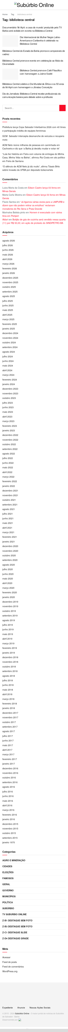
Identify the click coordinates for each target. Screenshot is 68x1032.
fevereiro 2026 (9, 268)
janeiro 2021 (8, 541)
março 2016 (8, 809)
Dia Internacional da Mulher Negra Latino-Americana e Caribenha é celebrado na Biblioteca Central (40, 40)
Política (7, 902)
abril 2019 (7, 638)
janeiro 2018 (8, 708)
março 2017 (8, 754)
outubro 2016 (9, 777)
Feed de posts (9, 962)
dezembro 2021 (10, 490)
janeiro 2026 (8, 273)
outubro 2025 (9, 286)
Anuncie (21, 1007)
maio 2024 (7, 365)
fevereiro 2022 (9, 481)
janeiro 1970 (8, 842)
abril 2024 (7, 370)
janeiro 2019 (8, 652)
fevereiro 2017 (9, 759)
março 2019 (8, 643)
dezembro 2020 (10, 546)
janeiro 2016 (8, 819)
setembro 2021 (10, 504)
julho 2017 (7, 735)
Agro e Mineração (13, 860)
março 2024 (8, 374)
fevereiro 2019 (9, 647)
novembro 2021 (10, 495)
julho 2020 (7, 569)
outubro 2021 (9, 499)
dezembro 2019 (10, 601)
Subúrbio (8, 908)
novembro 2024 (10, 337)
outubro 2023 (9, 398)
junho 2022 (8, 462)
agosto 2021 (8, 509)
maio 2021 (7, 523)
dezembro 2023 (10, 388)
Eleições (7, 872)
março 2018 (8, 698)
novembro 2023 (10, 393)
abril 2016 (7, 805)
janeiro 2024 (8, 384)
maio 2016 (7, 800)
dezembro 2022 (10, 435)
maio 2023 (7, 411)
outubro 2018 (9, 666)
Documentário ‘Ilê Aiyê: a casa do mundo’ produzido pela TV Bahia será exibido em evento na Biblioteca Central (32, 29)
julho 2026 (7, 245)
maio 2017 (7, 745)
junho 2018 (8, 684)
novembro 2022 (10, 439)
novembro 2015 (10, 828)
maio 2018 (7, 689)
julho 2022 (7, 458)
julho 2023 (7, 402)
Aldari (5, 219)
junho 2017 (8, 740)
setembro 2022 (10, 449)
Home (5, 14)
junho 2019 (8, 629)
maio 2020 (7, 578)
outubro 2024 (9, 342)
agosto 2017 (8, 731)
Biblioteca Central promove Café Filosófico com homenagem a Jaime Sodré (41, 72)
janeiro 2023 (8, 430)
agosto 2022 (8, 453)
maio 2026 (7, 254)
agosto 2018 (8, 675)
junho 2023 (8, 407)
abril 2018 (7, 694)
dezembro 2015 (10, 823)
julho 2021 (7, 513)
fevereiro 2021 (9, 536)
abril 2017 (7, 749)
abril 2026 (7, 259)
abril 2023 (7, 416)
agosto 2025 (8, 296)
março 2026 (8, 263)
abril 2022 (7, 472)
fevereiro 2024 (9, 379)
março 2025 (8, 319)
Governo (8, 890)
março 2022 (8, 476)
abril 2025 (7, 314)
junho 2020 (8, 574)
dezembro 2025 (10, 277)
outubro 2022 (9, 444)
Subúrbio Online (22, 1013)
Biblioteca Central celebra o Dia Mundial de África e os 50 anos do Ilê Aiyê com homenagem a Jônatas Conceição (33, 85)
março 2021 (8, 532)
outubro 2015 (9, 833)
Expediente (7, 1007)
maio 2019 (7, 634)
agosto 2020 (8, 564)
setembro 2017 (10, 726)
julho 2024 (7, 356)
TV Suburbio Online (14, 914)
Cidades (7, 866)
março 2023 (8, 421)
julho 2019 (7, 624)
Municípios (8, 896)
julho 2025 (7, 300)
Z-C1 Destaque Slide (14, 932)
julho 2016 (7, 791)
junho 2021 (8, 518)
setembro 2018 (10, 671)
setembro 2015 (10, 837)
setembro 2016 (10, 782)
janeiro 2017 (8, 763)
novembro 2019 (10, 606)
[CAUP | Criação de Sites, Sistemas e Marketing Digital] (20, 1019)
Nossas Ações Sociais (40, 1007)
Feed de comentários (13, 966)
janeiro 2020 (8, 597)
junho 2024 (8, 361)
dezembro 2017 (10, 712)
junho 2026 (8, 249)
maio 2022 (7, 467)
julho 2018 (7, 680)
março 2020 (8, 587)
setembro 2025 (10, 291)
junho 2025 (8, 305)
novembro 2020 (10, 550)
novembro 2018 (10, 661)
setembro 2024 (10, 347)
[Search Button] (62, 108)
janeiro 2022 (8, 486)
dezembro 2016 (10, 768)
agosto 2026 (8, 240)
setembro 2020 (10, 559)
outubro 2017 (9, 722)
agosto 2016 (8, 786)
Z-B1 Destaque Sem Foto (17, 920)
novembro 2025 (10, 282)
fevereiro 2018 (9, 703)
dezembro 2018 (10, 657)
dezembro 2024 (10, 333)
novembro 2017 (10, 717)
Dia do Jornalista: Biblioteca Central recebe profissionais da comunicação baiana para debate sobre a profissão (31, 95)
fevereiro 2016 (9, 814)
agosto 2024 (8, 351)
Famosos (7, 878)
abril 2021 (7, 527)
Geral (6, 884)
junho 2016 (8, 796)
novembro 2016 (10, 772)
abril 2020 (7, 583)
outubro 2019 (9, 610)
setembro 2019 (10, 615)
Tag (12, 14)
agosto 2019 (8, 620)
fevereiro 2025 (9, 324)
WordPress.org (9, 971)
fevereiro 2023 (9, 425)
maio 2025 (7, 310)
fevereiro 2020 (9, 592)
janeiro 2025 (8, 328)
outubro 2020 (9, 555)
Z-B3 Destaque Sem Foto (17, 926)
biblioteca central (24, 14)
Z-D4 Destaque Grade (15, 938)
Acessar (6, 957)
